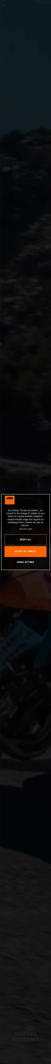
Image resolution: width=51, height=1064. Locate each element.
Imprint (30, 528)
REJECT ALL (25, 540)
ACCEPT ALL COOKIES (25, 551)
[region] (25, 532)
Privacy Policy (23, 528)
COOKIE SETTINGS (25, 562)
